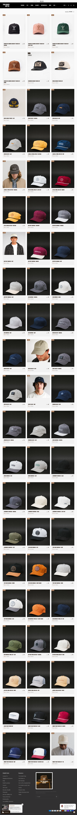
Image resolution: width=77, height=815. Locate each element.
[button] (22, 804)
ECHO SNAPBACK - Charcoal (32, 297)
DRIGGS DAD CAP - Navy (56, 118)
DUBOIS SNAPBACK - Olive (32, 476)
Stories (20, 787)
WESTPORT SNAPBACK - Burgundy (33, 225)
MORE (50, 5)
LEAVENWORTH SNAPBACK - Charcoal (10, 511)
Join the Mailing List (7, 794)
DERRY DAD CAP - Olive (7, 404)
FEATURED (22, 5)
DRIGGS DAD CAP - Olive (8, 154)
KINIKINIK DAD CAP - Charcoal (9, 440)
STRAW (32, 5)
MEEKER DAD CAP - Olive (32, 368)
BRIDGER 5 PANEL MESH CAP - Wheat (58, 690)
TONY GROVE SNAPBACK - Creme (57, 583)
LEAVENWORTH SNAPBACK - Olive (9, 547)
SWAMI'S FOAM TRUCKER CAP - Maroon (58, 726)
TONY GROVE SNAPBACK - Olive (9, 619)
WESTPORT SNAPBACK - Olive (8, 297)
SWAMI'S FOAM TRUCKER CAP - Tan (58, 761)
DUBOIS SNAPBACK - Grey (8, 476)
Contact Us (5, 776)
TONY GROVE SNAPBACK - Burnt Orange (34, 583)
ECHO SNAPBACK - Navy (32, 332)
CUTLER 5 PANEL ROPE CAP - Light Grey (34, 189)
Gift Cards (5, 787)
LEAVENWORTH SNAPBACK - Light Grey (58, 511)
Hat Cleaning (21, 780)
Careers (4, 785)
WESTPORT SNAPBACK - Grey (8, 261)
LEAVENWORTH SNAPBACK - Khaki (33, 511)
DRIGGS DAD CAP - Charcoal (32, 118)
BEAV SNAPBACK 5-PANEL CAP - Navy (58, 619)
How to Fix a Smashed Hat (24, 783)
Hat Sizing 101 (22, 778)
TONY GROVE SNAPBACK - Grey (33, 547)
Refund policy (6, 799)
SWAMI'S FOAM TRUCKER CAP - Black (34, 726)
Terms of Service (6, 796)
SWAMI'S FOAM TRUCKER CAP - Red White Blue (35, 761)
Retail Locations (6, 783)
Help (4, 780)
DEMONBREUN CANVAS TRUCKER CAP (34, 81)
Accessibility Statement (8, 801)
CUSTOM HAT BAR (44, 5)
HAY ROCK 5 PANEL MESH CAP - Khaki (58, 654)
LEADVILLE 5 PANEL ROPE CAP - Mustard (34, 154)
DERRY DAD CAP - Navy (31, 404)
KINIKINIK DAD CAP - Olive (32, 440)
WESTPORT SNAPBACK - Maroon (33, 261)
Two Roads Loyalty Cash (24, 785)
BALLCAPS (37, 5)
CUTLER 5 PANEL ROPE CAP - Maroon (58, 189)
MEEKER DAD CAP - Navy (8, 368)
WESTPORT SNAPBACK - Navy (57, 261)
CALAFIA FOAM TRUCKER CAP (8, 726)
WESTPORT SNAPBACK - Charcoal (58, 225)
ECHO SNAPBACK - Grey (7, 332)
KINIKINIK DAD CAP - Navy (56, 404)
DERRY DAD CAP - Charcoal (56, 368)
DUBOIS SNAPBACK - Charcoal (57, 440)
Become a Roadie (6, 790)
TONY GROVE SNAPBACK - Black (57, 547)
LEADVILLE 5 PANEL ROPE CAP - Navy (58, 154)
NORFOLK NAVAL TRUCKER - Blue (9, 118)
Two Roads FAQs (22, 776)
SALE (54, 5)
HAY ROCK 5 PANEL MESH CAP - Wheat (10, 690)
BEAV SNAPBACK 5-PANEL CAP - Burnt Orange (35, 619)
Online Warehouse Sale (24, 792)
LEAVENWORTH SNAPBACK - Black (57, 476)
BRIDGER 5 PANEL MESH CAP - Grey (33, 690)
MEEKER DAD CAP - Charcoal (57, 332)
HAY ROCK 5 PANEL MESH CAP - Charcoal (34, 654)
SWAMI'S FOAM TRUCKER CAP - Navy (9, 761)
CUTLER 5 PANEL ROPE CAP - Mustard (10, 225)
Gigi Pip (35, 1)
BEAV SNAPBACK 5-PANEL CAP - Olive (10, 654)
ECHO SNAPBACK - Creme (56, 297)
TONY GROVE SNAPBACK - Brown (9, 583)
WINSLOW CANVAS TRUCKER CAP (57, 81)
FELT (27, 5)
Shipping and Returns (8, 778)
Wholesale (5, 792)
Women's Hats (22, 790)
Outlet (20, 794)
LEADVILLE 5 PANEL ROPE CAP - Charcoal (10, 189)
